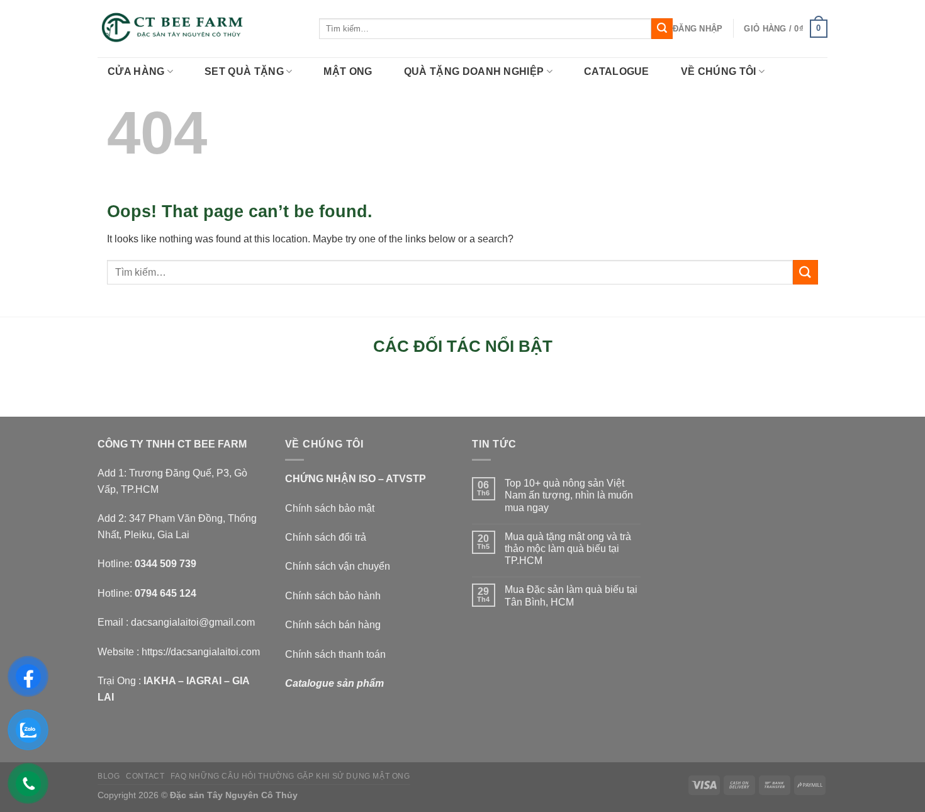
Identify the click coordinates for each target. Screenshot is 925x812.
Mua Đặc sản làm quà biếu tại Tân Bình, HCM (571, 595)
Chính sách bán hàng (333, 624)
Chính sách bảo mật (329, 508)
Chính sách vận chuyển (337, 566)
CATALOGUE (616, 71)
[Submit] (662, 29)
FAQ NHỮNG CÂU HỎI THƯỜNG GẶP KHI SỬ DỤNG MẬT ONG (290, 776)
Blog (109, 776)
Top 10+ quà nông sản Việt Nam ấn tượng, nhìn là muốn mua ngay (569, 495)
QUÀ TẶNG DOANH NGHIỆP (474, 71)
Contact (145, 776)
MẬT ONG (347, 71)
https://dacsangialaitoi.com (201, 651)
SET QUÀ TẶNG (244, 71)
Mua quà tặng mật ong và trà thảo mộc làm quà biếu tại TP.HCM (568, 548)
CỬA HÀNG (136, 71)
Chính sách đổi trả (325, 537)
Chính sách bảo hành (333, 595)
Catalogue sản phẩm (334, 683)
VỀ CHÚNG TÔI (718, 71)
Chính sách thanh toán (335, 654)
